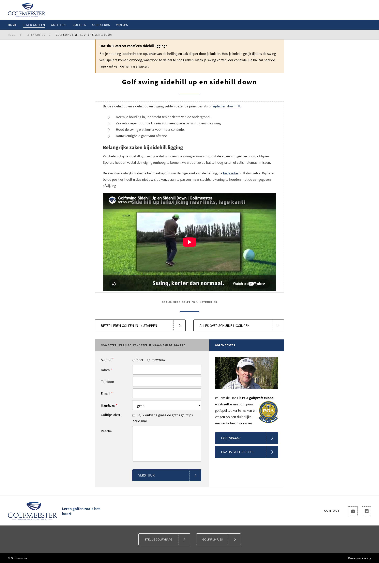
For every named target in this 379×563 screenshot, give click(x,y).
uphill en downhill (226, 106)
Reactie (106, 431)
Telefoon (107, 381)
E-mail (107, 393)
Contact (332, 510)
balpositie (230, 173)
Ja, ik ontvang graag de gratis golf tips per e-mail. (162, 418)
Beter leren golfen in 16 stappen (129, 325)
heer (140, 359)
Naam (106, 370)
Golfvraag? (231, 438)
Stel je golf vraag (158, 539)
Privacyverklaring (359, 558)
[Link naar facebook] (366, 511)
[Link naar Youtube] (353, 511)
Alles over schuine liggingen (225, 325)
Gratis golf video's (237, 452)
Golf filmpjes (212, 539)
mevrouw (158, 359)
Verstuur (146, 475)
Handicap (109, 405)
